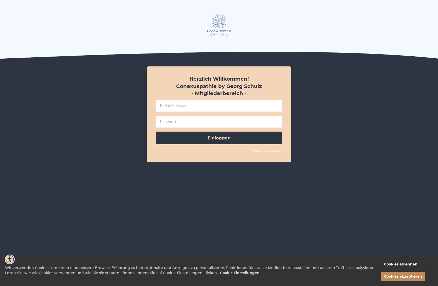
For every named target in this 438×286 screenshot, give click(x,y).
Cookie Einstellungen (240, 273)
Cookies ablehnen (400, 264)
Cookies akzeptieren (403, 276)
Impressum (259, 240)
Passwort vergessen (267, 150)
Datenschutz (280, 240)
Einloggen (219, 137)
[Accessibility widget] (9, 259)
